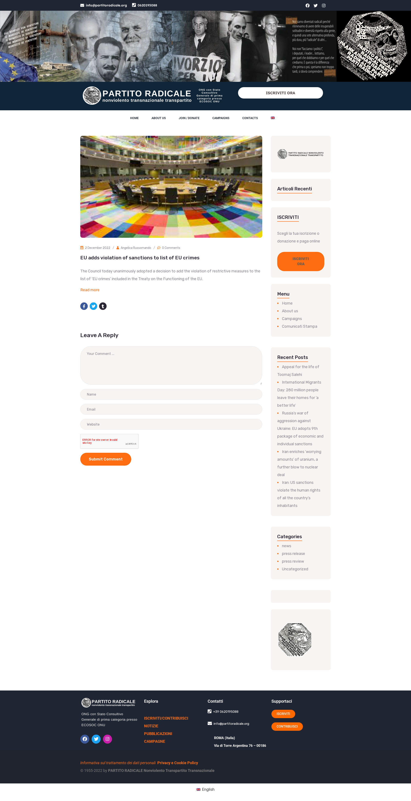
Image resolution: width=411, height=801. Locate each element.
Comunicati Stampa (299, 326)
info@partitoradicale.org (106, 5)
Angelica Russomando (136, 248)
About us (159, 118)
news (286, 546)
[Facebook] (308, 5)
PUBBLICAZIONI (158, 733)
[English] (273, 118)
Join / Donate (189, 118)
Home (134, 118)
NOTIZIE (151, 726)
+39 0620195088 (225, 712)
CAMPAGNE (154, 741)
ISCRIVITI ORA (280, 93)
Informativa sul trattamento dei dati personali (118, 763)
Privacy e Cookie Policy (177, 763)
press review (293, 561)
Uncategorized (295, 569)
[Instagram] (324, 5)
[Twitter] (316, 5)
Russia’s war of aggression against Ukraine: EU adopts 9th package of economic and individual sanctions (300, 428)
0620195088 (147, 5)
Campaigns (220, 118)
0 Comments (171, 248)
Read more (90, 290)
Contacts (250, 118)
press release (293, 553)
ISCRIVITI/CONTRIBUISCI (166, 718)
